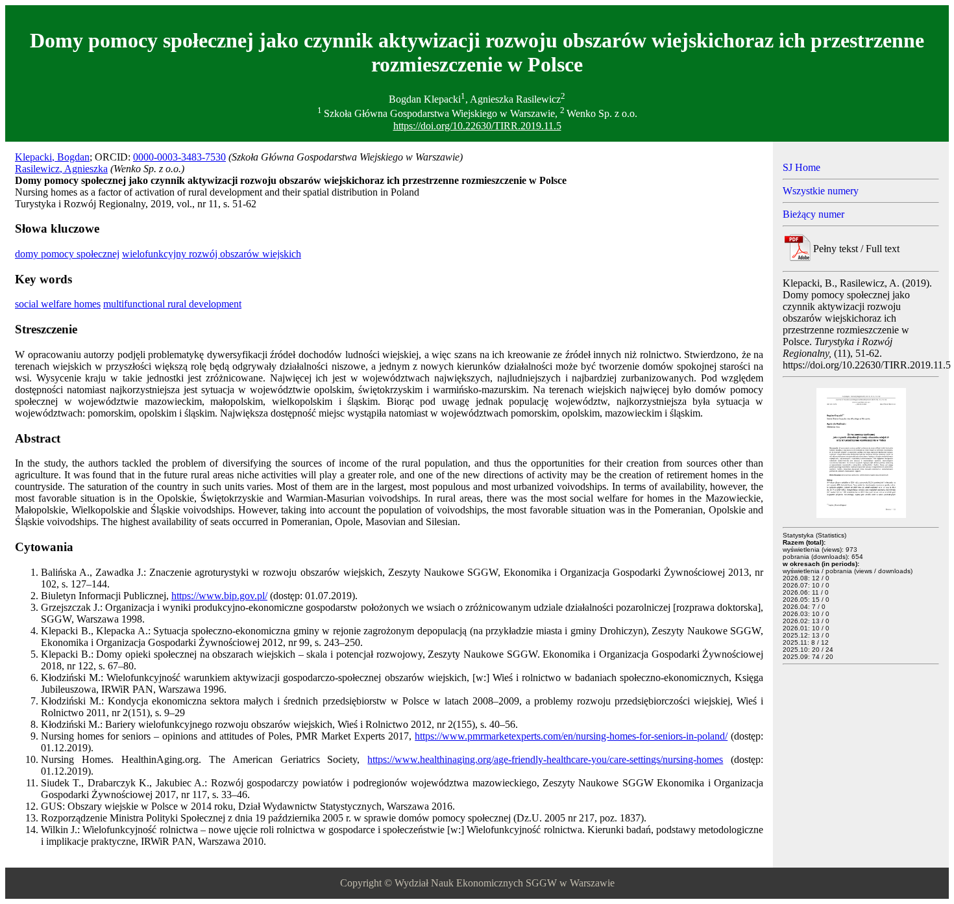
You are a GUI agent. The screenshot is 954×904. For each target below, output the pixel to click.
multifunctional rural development (172, 303)
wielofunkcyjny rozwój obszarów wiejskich (211, 253)
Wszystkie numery (821, 190)
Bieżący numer (813, 214)
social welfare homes (58, 303)
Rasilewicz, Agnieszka (61, 168)
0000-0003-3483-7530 (179, 156)
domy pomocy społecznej (67, 253)
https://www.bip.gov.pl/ (219, 595)
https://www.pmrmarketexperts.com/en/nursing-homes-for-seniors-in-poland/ (571, 736)
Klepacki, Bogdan (52, 156)
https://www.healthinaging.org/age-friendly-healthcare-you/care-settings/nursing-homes (545, 759)
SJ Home (801, 167)
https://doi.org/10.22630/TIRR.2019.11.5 (477, 125)
